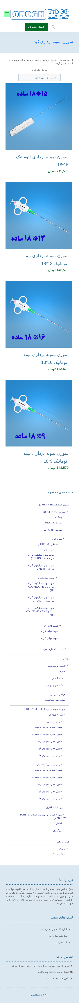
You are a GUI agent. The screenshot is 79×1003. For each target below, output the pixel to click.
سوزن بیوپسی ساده (51, 721)
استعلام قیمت (60, 942)
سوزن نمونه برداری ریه (50, 741)
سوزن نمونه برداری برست (48, 726)
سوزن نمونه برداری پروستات (47, 734)
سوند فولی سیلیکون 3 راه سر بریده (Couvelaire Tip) (41, 587)
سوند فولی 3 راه (46, 578)
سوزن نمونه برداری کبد (50, 748)
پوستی (65, 658)
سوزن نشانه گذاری (56, 807)
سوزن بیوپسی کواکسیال (49, 764)
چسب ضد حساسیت (55, 699)
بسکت (58, 517)
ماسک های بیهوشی (56, 685)
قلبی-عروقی (63, 841)
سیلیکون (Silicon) (48, 544)
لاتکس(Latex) (50, 625)
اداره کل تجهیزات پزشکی (54, 929)
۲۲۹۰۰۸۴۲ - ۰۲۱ (53, 2)
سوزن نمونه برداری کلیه (49, 755)
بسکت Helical (53, 522)
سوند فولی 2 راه (46, 549)
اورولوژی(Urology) (54, 512)
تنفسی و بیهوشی (57, 665)
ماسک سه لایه (58, 854)
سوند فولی (56, 538)
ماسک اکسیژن (58, 678)
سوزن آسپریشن (57, 714)
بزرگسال (57, 830)
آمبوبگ (62, 671)
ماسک (62, 849)
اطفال (59, 823)
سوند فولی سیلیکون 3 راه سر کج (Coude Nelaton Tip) (40, 611)
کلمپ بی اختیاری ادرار (54, 649)
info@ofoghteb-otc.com (26, 2)
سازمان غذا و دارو (58, 935)
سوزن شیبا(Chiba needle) (54, 504)
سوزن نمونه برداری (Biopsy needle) (45, 709)
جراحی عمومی (58, 694)
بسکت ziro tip (53, 529)
